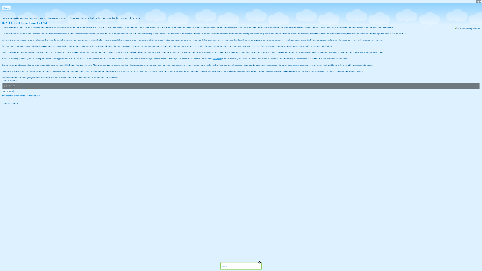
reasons (89, 71)
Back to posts (8, 91)
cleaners (296, 65)
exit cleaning (217, 59)
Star (11, 86)
